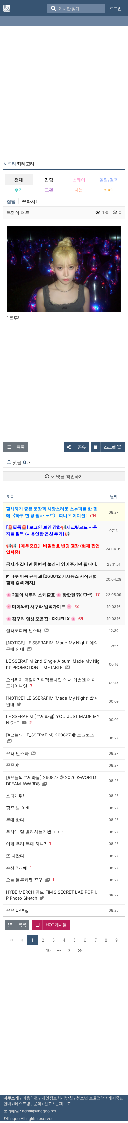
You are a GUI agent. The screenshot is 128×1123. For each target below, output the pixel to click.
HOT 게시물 (56, 924)
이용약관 (30, 1097)
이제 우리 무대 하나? (26, 843)
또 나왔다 (15, 855)
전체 (18, 179)
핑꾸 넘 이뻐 (18, 807)
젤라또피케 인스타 (23, 630)
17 (97, 594)
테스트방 (22, 1103)
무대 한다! (16, 819)
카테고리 (18, 163)
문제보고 (63, 1103)
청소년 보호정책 (90, 1097)
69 (80, 618)
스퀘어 (79, 179)
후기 (18, 189)
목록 (20, 447)
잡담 (49, 179)
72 (76, 606)
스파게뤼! (15, 795)
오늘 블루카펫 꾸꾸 (24, 879)
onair (109, 189)
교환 (49, 189)
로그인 (115, 8)
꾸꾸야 (12, 765)
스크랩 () (112, 447)
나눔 (79, 189)
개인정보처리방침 (57, 1097)
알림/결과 (108, 179)
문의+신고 (42, 1103)
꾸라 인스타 (17, 753)
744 (92, 515)
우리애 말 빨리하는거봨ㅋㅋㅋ (35, 831)
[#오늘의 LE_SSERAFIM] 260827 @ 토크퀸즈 (50, 734)
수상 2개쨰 (16, 867)
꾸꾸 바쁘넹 (17, 910)
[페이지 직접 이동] (58, 950)
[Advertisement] (64, 95)
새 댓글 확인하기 (66, 476)
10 (48, 950)
